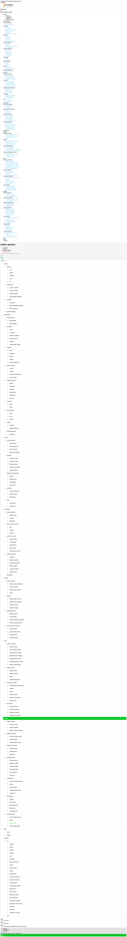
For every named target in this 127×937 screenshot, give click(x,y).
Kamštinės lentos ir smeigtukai (12, 164)
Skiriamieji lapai (13, 873)
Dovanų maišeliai (9, 24)
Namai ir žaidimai (7, 61)
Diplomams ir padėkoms (11, 78)
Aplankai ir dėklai (9, 171)
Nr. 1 (8, 841)
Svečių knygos (9, 92)
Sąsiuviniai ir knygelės (7, 197)
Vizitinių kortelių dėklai (10, 41)
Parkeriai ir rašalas (10, 193)
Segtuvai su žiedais (10, 135)
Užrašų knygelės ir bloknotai (12, 201)
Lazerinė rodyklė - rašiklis (11, 33)
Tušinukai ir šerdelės (10, 195)
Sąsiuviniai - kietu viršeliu (11, 85)
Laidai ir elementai (10, 31)
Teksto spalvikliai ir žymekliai (16, 296)
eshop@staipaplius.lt (12, 1)
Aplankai (5, 139)
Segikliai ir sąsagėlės (10, 124)
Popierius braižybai (10, 203)
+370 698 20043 (4, 1)
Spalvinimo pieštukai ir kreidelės (16, 305)
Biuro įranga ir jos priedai (15, 900)
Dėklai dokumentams (7, 145)
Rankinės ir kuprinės (10, 172)
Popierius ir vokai (13, 891)
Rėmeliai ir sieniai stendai (11, 182)
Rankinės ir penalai (7, 169)
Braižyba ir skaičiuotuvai (8, 202)
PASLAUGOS (6, 923)
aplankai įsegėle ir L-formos (12, 140)
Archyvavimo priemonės (15, 876)
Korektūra (8, 111)
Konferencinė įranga (7, 159)
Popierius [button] (5, 72)
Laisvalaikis (5, 57)
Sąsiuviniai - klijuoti (10, 84)
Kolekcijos (8, 15)
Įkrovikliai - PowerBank (11, 29)
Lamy (11, 278)
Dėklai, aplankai (9, 235)
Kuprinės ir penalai (7, 231)
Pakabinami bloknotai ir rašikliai (12, 167)
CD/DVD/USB (9, 28)
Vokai (4, 99)
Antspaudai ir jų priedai (15, 912)
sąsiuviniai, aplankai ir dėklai (12, 198)
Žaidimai (8, 65)
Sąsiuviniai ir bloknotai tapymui (12, 217)
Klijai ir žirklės (9, 226)
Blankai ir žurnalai (9, 77)
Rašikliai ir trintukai (7, 192)
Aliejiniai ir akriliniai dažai (11, 221)
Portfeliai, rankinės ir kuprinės (12, 150)
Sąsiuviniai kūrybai (10, 86)
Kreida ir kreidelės (9, 213)
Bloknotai (8, 89)
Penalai (7, 173)
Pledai (7, 63)
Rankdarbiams (6, 130)
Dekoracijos (8, 71)
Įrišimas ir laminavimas (11, 187)
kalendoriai (12, 909)
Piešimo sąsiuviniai (10, 208)
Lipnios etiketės (9, 119)
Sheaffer (11, 272)
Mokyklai (6, 718)
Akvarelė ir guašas (13, 308)
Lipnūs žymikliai (9, 118)
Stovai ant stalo (9, 183)
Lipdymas (8, 225)
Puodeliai (8, 44)
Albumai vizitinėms (10, 161)
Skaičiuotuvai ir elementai (11, 189)
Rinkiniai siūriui (9, 53)
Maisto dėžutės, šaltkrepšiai (12, 46)
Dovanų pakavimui (7, 22)
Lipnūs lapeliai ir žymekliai (15, 885)
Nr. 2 (8, 915)
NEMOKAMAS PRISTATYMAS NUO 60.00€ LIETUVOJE (14, 926)
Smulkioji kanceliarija (7, 121)
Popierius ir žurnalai (7, 73)
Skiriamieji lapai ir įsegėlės (11, 137)
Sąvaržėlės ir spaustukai (11, 125)
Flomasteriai (8, 215)
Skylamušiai (8, 123)
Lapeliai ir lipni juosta (7, 114)
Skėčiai (7, 60)
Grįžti (2, 255)
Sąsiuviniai (5, 80)
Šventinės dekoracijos (8, 70)
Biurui (5, 640)
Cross (11, 269)
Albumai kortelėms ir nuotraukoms (13, 149)
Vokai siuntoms (9, 100)
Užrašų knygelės (9, 91)
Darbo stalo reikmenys (14, 894)
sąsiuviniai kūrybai (10, 200)
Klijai (7, 110)
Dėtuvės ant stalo (10, 105)
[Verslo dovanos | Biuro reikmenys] (8, 6)
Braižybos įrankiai (9, 129)
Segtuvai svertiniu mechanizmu (12, 134)
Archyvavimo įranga (10, 157)
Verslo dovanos (7, 314)
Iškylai (7, 58)
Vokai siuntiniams (9, 153)
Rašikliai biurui (9, 17)
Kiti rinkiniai (8, 51)
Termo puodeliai (9, 47)
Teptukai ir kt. (9, 222)
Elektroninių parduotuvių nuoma (7, 933)
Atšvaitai (8, 49)
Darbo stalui (6, 509)
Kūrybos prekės (6, 224)
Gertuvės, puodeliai (7, 42)
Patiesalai (8, 106)
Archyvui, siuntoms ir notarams (10, 152)
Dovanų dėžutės (9, 23)
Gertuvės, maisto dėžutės (11, 236)
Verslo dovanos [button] (6, 20)
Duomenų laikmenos (10, 186)
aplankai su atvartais (10, 143)
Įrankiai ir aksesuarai (7, 48)
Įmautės (7, 138)
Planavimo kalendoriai (10, 95)
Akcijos (4, 239)
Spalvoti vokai (9, 101)
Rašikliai (6, 263)
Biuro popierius (9, 75)
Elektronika (5, 26)
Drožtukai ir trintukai (10, 210)
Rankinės (8, 39)
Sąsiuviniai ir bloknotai (14, 879)
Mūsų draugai (6, 929)
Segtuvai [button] (5, 131)
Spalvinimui (8, 18)
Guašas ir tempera (10, 220)
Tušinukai (12, 844)
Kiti (10, 281)
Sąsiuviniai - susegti (10, 81)
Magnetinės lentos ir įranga (12, 166)
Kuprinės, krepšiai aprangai (11, 232)
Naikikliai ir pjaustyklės (10, 188)
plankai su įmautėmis (10, 144)
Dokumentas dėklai (10, 147)
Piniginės (8, 38)
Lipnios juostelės (9, 116)
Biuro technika (6, 184)
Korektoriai (12, 858)
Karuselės (8, 178)
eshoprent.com (18, 933)
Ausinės (7, 27)
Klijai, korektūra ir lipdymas (9, 109)
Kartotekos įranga (10, 155)
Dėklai (7, 36)
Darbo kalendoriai (10, 96)
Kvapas (7, 62)
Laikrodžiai (8, 32)
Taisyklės (5, 931)
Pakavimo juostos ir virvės (11, 120)
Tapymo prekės (6, 216)
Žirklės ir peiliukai (9, 126)
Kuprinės (8, 179)
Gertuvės (8, 43)
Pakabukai (8, 52)
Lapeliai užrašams (10, 115)
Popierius (6, 437)
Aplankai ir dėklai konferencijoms (13, 177)
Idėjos (5, 829)
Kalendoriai (5, 94)
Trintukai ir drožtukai (10, 128)
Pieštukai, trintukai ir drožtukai (12, 196)
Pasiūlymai (6, 838)
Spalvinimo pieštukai (10, 211)
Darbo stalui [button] (5, 102)
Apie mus (5, 928)
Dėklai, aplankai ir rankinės (11, 162)
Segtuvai (6, 577)
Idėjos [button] (4, 237)
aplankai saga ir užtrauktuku (12, 142)
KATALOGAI (6, 920)
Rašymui (5, 66)
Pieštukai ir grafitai (14, 293)
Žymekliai (12, 850)
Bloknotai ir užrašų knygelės (9, 87)
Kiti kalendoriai (9, 97)
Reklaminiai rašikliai (10, 19)
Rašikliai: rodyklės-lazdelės (11, 168)
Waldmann (12, 275)
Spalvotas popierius (10, 76)
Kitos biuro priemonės (14, 861)
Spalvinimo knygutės (10, 212)
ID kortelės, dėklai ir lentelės (12, 163)
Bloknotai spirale (9, 90)
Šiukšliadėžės (9, 108)
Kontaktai (19, 1)
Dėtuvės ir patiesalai (7, 104)
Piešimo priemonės (7, 207)
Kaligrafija (8, 67)
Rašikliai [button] (5, 14)
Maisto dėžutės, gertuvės (11, 174)
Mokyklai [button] (5, 191)
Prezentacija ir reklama (8, 176)
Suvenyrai (8, 56)
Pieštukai (11, 853)
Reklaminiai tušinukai (10, 68)
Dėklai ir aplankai (13, 867)
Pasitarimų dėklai (9, 148)
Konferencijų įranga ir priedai (16, 903)
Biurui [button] (4, 158)
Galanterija (5, 34)
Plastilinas (8, 113)
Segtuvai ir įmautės (7, 133)
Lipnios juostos (13, 888)
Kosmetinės (8, 37)
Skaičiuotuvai (9, 206)
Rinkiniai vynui (9, 54)
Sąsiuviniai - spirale (10, 82)
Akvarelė (8, 219)
